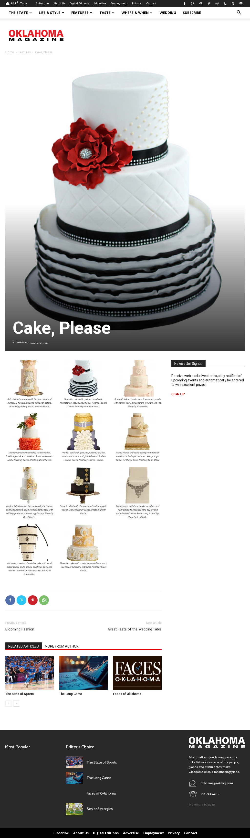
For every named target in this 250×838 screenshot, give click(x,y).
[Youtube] (241, 3)
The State (18, 12)
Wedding (168, 12)
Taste (105, 12)
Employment (119, 3)
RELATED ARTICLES (23, 646)
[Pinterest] (208, 3)
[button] (239, 13)
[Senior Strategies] (74, 809)
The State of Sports (19, 694)
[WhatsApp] (44, 600)
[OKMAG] (217, 742)
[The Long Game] (83, 673)
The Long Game (70, 694)
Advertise (100, 3)
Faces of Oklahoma (127, 694)
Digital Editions (79, 3)
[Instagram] (192, 3)
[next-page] (16, 704)
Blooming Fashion (19, 629)
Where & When (135, 12)
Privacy (137, 3)
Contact (151, 3)
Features (79, 12)
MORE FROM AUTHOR (62, 646)
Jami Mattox (21, 342)
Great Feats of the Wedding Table (135, 629)
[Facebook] (184, 3)
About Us (59, 3)
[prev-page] (8, 704)
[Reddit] (216, 3)
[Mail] (200, 3)
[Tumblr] (225, 3)
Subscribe (42, 3)
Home (9, 52)
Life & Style (49, 12)
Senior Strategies (100, 809)
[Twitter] (233, 3)
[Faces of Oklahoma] (137, 673)
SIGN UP (178, 394)
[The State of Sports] (29, 673)
